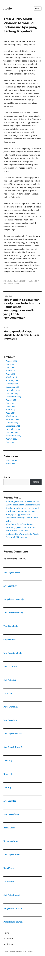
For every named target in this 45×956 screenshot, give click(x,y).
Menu (37, 8)
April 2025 (10, 413)
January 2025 (12, 422)
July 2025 (10, 403)
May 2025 (10, 409)
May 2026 (10, 371)
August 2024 (11, 439)
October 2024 (12, 432)
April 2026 (10, 374)
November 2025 (13, 390)
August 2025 (11, 400)
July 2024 (10, 442)
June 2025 (10, 406)
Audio (7, 8)
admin (9, 281)
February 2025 (12, 419)
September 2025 (13, 397)
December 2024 (13, 426)
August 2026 (11, 361)
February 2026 (12, 380)
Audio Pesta (11, 463)
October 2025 (12, 393)
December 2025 (13, 387)
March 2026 (11, 377)
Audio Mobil (32, 281)
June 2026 (10, 367)
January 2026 (12, 384)
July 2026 (10, 364)
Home (6, 933)
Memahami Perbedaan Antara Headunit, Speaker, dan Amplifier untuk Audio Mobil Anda (21, 527)
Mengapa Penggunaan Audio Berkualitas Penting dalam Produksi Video (22, 517)
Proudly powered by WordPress (21, 952)
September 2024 (13, 435)
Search (6, 477)
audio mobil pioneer (11, 283)
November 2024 (13, 429)
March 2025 (11, 416)
